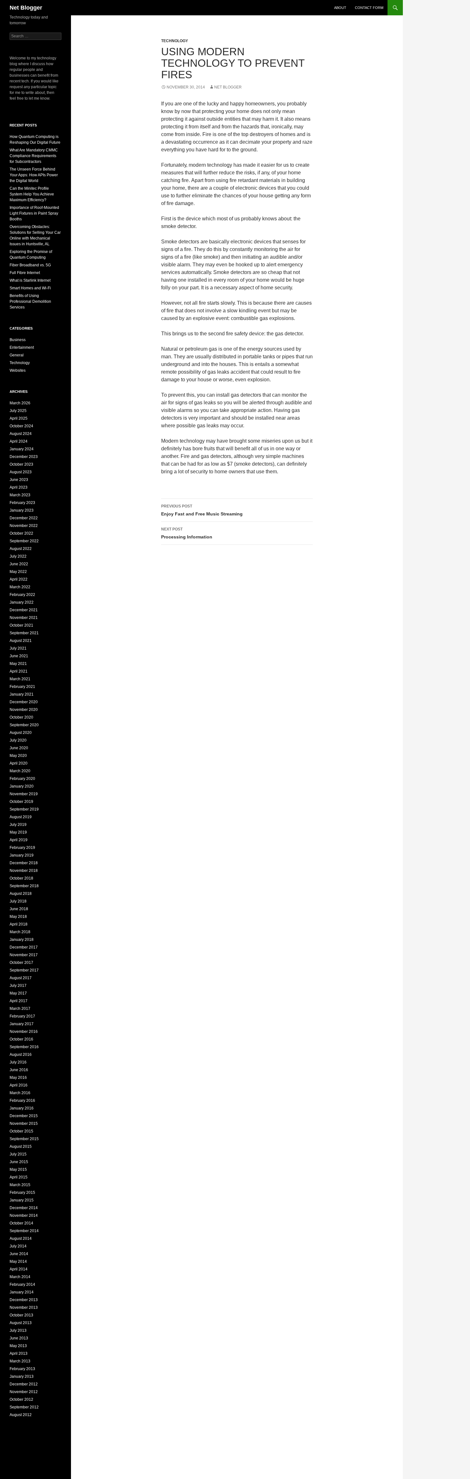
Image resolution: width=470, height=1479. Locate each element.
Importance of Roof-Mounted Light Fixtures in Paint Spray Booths (34, 213)
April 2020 (18, 763)
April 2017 (18, 1001)
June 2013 (19, 1338)
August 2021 (21, 640)
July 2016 (18, 1062)
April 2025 (18, 418)
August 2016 (21, 1054)
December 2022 (24, 518)
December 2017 (24, 947)
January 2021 (22, 694)
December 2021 (24, 610)
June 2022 (19, 564)
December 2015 (24, 1116)
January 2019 (22, 855)
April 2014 (18, 1269)
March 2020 (20, 771)
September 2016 (24, 1047)
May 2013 (18, 1346)
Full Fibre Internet (25, 273)
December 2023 (24, 456)
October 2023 (21, 464)
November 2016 (24, 1031)
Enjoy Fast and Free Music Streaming (202, 510)
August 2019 (21, 817)
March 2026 (20, 403)
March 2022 (20, 587)
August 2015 (21, 1146)
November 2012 (24, 1392)
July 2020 (18, 740)
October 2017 (21, 962)
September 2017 (24, 970)
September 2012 (24, 1407)
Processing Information (186, 533)
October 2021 (21, 625)
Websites (18, 370)
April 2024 (18, 441)
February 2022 (22, 594)
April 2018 (18, 924)
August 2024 (21, 433)
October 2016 (21, 1039)
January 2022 (22, 602)
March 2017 (20, 1008)
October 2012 (21, 1399)
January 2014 (22, 1292)
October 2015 (21, 1131)
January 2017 (22, 1024)
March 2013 (20, 1361)
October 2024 (21, 426)
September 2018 (24, 886)
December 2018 (24, 863)
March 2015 (20, 1185)
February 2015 (22, 1192)
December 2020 (24, 702)
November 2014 (24, 1215)
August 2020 (21, 732)
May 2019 (18, 832)
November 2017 (24, 955)
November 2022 (24, 525)
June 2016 (19, 1070)
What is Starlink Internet (30, 280)
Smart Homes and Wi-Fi (30, 288)
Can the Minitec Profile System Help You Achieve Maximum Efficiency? (32, 194)
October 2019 (21, 801)
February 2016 (22, 1100)
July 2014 (18, 1246)
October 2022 (21, 533)
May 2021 (18, 663)
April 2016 (18, 1085)
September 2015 (24, 1139)
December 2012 (24, 1384)
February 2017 (22, 1016)
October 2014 (21, 1223)
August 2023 (21, 472)
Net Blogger (26, 7)
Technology (174, 41)
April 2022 (18, 579)
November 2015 (24, 1123)
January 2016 (22, 1108)
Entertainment (22, 347)
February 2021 (22, 686)
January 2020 (22, 786)
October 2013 (21, 1315)
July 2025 (18, 410)
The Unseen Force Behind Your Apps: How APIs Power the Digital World (34, 175)
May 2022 (18, 571)
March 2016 (20, 1093)
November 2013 (24, 1307)
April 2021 (18, 671)
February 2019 (22, 847)
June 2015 (19, 1162)
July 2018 (18, 901)
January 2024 (22, 449)
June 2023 (19, 479)
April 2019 (18, 840)
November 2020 (24, 709)
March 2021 (20, 679)
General (17, 355)
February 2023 (22, 502)
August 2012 (21, 1415)
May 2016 (18, 1077)
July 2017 (18, 985)
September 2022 (24, 541)
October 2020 (21, 717)
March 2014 (20, 1277)
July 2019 (18, 824)
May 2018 (18, 916)
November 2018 (24, 870)
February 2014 (22, 1284)
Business (18, 340)
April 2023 (18, 487)
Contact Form (369, 8)
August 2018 (21, 893)
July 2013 (18, 1330)
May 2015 (18, 1169)
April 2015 (18, 1177)
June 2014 (19, 1254)
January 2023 (22, 510)
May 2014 (18, 1261)
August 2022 (21, 548)
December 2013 (24, 1300)
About (340, 8)
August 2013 (21, 1323)
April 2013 (18, 1353)
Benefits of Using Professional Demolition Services (30, 301)
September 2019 (24, 809)
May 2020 (18, 755)
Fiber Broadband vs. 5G (30, 265)
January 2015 (22, 1200)
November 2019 (24, 794)
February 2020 (22, 778)
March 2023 (20, 495)
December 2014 (24, 1208)
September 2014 (24, 1231)
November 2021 (24, 617)
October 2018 (21, 878)
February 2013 (22, 1369)
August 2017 (21, 978)
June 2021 (19, 656)
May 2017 (18, 993)
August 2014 (21, 1238)
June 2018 (19, 909)
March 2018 (20, 932)
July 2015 (18, 1154)
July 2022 (18, 556)
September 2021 (24, 633)
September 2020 (24, 725)
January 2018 (22, 939)
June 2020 (19, 748)
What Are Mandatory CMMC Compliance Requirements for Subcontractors (34, 156)
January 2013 (22, 1376)
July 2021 (18, 648)
